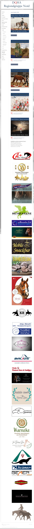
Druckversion (5, 524)
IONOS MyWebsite (12, 527)
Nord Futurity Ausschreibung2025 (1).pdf (19, 59)
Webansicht (30, 524)
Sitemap (8, 524)
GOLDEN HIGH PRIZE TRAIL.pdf (18, 137)
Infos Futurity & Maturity (15, 90)
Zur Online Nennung (14, 64)
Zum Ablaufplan (13, 35)
